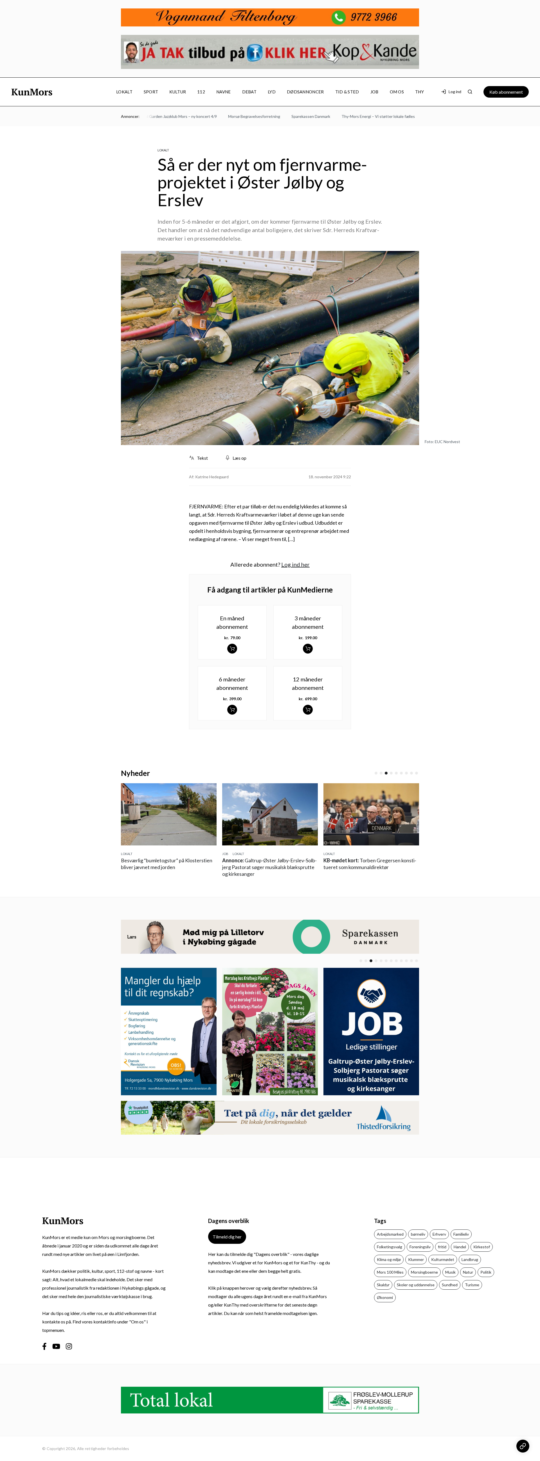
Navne (223, 91)
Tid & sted (347, 91)
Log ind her (295, 564)
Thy (419, 91)
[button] (376, 773)
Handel (460, 1246)
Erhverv (439, 1234)
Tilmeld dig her (227, 1236)
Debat (249, 91)
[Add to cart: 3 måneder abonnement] (308, 649)
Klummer (416, 1259)
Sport (151, 91)
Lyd (272, 91)
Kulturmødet (442, 1259)
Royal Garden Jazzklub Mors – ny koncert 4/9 (150, 116)
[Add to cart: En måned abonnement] (232, 649)
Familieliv (461, 1234)
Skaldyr (383, 1284)
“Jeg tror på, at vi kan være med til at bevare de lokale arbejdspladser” (369, 867)
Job (374, 91)
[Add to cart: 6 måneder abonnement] (232, 710)
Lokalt (124, 91)
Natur (468, 1272)
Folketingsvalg (389, 1246)
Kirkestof (481, 1246)
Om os (397, 91)
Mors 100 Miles (390, 1272)
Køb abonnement (506, 92)
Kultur (177, 91)
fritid (442, 1246)
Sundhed (450, 1284)
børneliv (418, 1234)
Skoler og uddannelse (416, 1284)
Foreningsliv (420, 1246)
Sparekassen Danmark (282, 116)
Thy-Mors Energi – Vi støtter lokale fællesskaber (356, 116)
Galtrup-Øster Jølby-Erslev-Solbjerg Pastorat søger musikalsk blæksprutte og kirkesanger (168, 867)
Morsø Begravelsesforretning (226, 116)
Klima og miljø (389, 1259)
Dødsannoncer (305, 91)
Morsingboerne (424, 1272)
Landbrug (470, 1259)
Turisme (472, 1284)
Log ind (455, 91)
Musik (450, 1272)
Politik (485, 1272)
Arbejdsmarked (390, 1234)
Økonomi (385, 1297)
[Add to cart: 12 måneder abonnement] (308, 710)
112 (201, 91)
